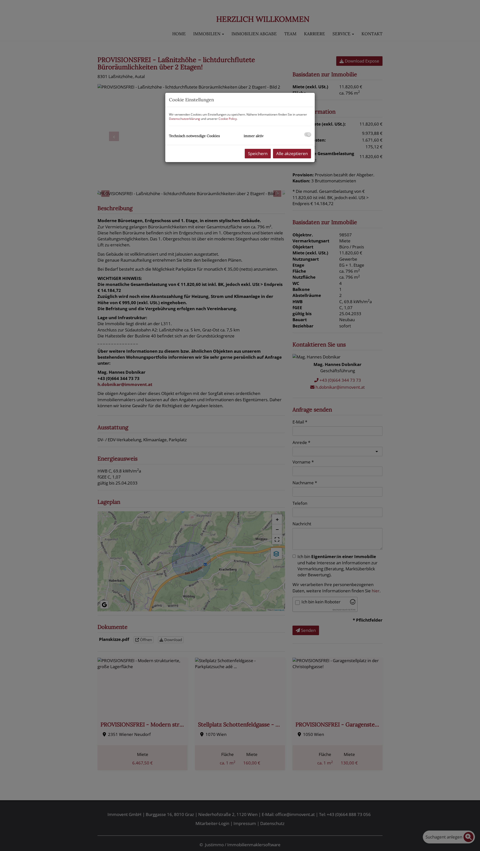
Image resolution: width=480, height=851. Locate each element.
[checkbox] (307, 134)
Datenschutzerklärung (184, 119)
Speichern (258, 153)
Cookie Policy (227, 119)
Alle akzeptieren (292, 153)
